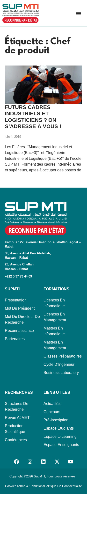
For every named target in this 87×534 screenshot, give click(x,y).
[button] (78, 13)
